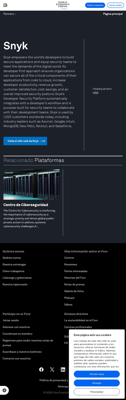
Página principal (113, 13)
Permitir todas (97, 374)
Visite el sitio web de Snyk (23, 141)
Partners (8, 13)
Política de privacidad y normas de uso (63, 380)
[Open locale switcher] (4, 390)
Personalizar (96, 391)
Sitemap (63, 386)
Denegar (96, 383)
